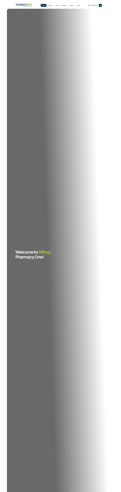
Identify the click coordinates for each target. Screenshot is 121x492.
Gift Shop (64, 5)
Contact (72, 5)
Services (50, 5)
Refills (57, 5)
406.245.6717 (94, 5)
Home (43, 5)
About (78, 5)
